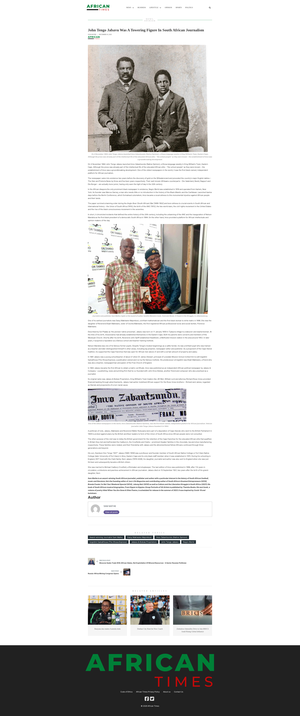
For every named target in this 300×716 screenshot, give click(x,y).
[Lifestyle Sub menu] (160, 8)
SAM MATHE (92, 34)
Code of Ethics (126, 692)
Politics (189, 7)
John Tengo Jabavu (169, 542)
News (128, 7)
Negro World (188, 542)
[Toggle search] (209, 7)
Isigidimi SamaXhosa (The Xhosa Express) (108, 542)
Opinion (168, 7)
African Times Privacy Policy (148, 692)
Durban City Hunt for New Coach (150, 629)
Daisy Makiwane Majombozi (139, 537)
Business (142, 7)
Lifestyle (153, 7)
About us (167, 692)
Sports (179, 7)
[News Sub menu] (133, 8)
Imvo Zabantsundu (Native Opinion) (171, 537)
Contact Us (178, 692)
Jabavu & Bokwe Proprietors (144, 542)
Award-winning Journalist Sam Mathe (106, 537)
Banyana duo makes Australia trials (107, 629)
